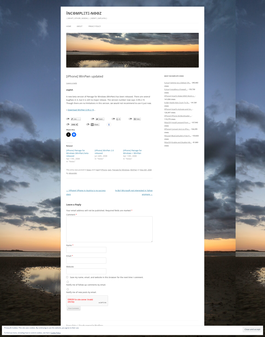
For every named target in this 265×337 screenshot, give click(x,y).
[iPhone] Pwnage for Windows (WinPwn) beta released (77, 153)
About (79, 26)
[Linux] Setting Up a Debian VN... (177, 82)
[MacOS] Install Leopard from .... (177, 122)
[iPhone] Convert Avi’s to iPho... (177, 129)
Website (70, 266)
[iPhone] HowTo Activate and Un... (178, 109)
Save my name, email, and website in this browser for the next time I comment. (106, 277)
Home (68, 26)
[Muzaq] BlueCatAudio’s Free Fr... (177, 135)
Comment (71, 214)
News (89, 170)
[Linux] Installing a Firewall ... (175, 89)
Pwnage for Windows (120, 170)
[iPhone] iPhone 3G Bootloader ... (177, 116)
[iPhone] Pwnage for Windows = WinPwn (132, 151)
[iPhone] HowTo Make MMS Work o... (179, 96)
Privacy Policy (94, 26)
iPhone (104, 170)
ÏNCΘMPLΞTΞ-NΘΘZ (83, 13)
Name (69, 245)
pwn (109, 170)
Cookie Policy (56, 333)
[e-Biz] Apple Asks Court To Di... (176, 102)
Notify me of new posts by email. (81, 292)
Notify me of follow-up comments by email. (86, 284)
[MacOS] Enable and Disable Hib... (178, 142)
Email (69, 256)
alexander (73, 173)
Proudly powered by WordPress (91, 325)
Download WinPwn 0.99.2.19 (81, 110)
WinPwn (133, 170)
